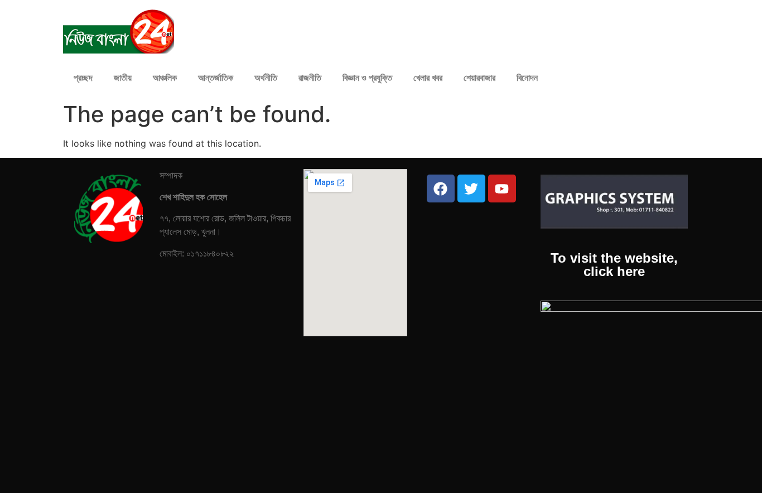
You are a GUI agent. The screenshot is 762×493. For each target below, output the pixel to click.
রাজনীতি (309, 78)
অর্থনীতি (265, 78)
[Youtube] (502, 188)
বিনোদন (527, 78)
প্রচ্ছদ (83, 78)
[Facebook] (441, 188)
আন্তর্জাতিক (215, 78)
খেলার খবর (427, 78)
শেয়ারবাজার (479, 78)
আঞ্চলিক (165, 78)
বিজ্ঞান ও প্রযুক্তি (367, 78)
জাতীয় (123, 78)
